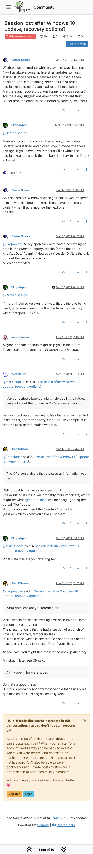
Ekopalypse (19, 125)
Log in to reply (77, 43)
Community (44, 7)
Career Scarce (20, 60)
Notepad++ (61, 818)
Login (28, 794)
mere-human (20, 337)
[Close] (85, 721)
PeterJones (19, 374)
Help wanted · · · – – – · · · (22, 36)
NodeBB (43, 825)
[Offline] (7, 60)
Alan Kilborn (19, 449)
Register (14, 794)
